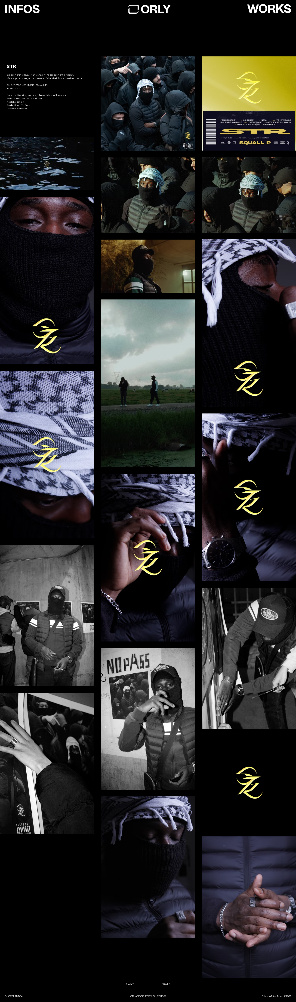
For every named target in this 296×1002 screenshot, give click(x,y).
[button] (269, 8)
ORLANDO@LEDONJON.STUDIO (148, 996)
